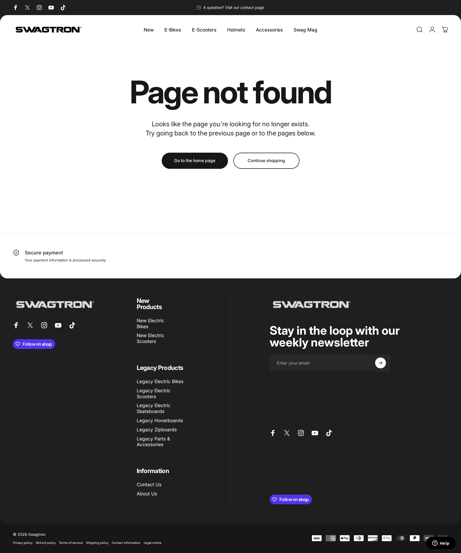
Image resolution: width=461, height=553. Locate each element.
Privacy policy (23, 543)
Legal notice (152, 543)
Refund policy (46, 543)
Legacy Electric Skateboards (154, 408)
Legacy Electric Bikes (160, 381)
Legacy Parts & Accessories (153, 441)
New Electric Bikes (150, 323)
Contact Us (149, 484)
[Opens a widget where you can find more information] (441, 543)
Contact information (126, 543)
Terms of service (71, 543)
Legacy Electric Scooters (154, 393)
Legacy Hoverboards (160, 420)
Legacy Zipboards (157, 429)
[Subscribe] (380, 363)
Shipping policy (97, 543)
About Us (147, 493)
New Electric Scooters (150, 338)
